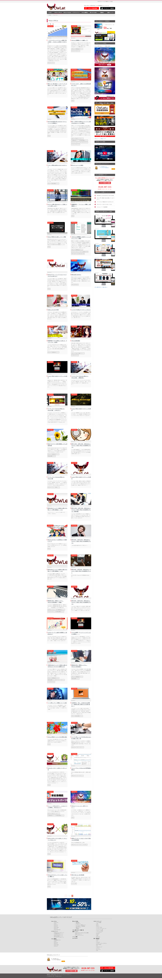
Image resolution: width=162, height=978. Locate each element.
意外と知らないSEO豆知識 (77, 875)
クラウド (53, 62)
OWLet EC (56, 926)
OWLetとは (56, 922)
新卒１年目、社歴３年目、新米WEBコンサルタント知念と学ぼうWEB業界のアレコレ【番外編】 (81, 510)
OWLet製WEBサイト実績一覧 (78, 930)
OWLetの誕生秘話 (75, 340)
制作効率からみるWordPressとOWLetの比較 (105, 195)
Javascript (98, 942)
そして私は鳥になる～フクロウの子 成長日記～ (104, 167)
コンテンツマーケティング (75, 144)
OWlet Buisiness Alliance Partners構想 (81, 932)
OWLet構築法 (53, 938)
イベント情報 (74, 936)
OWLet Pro (76, 284)
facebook (80, 253)
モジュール (98, 949)
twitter (83, 253)
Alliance (76, 353)
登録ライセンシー (81, 353)
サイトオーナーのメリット (75, 142)
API (97, 945)
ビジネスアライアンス (84, 142)
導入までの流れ (75, 921)
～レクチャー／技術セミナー (80, 924)
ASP (97, 950)
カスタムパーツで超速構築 (102, 207)
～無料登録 (77, 922)
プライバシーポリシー (67, 974)
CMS (87, 251)
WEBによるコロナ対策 (53, 309)
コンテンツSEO (74, 883)
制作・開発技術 (96, 938)
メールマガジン (99, 932)
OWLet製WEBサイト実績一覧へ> (101, 287)
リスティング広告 (99, 930)
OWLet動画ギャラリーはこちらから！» (102, 144)
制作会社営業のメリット (83, 140)
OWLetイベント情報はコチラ (100, 138)
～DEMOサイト (78, 923)
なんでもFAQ (74, 938)
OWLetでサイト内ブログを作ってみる (104, 204)
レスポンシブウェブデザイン (101, 943)
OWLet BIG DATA (57, 929)
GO (113, 168)
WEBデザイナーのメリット (79, 138)
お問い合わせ (53, 974)
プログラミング (99, 946)
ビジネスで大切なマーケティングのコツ (81, 309)
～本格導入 (77, 928)
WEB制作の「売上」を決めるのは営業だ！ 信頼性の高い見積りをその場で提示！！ (80, 704)
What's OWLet (50, 26)
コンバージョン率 (99, 929)
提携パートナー (75, 931)
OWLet (49, 62)
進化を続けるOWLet (76, 274)
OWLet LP (56, 928)
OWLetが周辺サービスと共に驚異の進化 (57, 737)
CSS (97, 940)
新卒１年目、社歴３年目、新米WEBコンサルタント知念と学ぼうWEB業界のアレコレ (81, 445)
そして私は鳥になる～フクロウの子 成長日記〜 (56, 959)
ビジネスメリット (54, 931)
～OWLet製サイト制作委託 (80, 926)
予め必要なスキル (57, 940)
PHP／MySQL (98, 944)
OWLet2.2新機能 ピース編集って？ (79, 40)
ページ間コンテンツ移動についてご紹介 (57, 702)
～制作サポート (78, 927)
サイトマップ (59, 974)
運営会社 (48, 974)
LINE (97, 935)
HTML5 (97, 939)
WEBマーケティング (97, 921)
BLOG (73, 253)
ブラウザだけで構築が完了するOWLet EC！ (105, 201)
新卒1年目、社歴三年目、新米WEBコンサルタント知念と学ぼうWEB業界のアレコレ (81, 541)
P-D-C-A (76, 253)
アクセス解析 (83, 251)
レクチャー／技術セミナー (55, 487)
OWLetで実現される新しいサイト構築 (57, 237)
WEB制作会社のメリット (75, 140)
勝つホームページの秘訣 (77, 165)
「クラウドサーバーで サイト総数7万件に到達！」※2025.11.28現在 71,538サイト (57, 42)
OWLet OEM (56, 927)
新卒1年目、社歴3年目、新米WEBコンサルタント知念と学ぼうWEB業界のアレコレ (81, 571)
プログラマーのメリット (51, 611)
